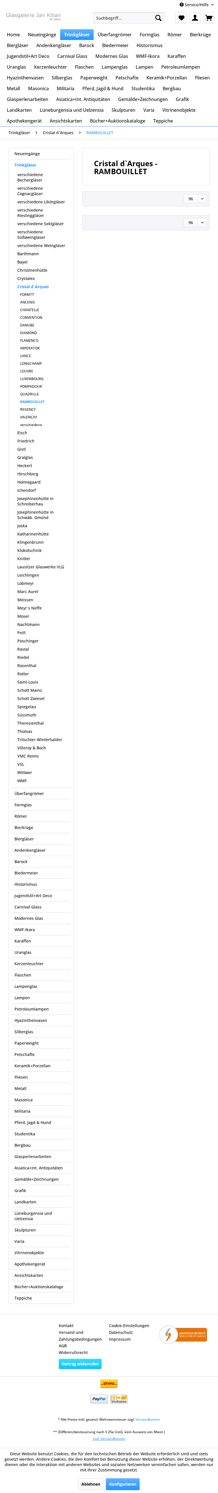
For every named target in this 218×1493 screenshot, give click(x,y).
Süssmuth (26, 715)
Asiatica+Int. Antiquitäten (38, 1168)
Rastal (23, 649)
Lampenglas (25, 986)
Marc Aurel (27, 591)
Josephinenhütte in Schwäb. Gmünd (35, 514)
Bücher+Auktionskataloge (38, 1286)
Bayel (22, 262)
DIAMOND (28, 332)
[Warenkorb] (209, 18)
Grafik (20, 1190)
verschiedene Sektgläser (40, 223)
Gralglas (25, 457)
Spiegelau (26, 706)
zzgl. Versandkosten (109, 1438)
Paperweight (26, 1043)
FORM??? (27, 294)
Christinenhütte (32, 270)
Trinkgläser (25, 165)
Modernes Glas (28, 918)
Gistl (21, 449)
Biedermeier (26, 873)
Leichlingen (28, 575)
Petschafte (24, 1054)
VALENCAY (28, 417)
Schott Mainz (29, 690)
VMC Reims (28, 756)
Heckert (24, 465)
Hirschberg (27, 473)
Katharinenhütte (33, 534)
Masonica (23, 1099)
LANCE (25, 355)
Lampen (22, 997)
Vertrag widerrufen (80, 1364)
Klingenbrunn (30, 542)
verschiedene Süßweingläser (31, 234)
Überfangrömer (29, 793)
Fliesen (21, 1077)
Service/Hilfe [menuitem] (197, 4)
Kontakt (66, 1325)
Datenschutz (121, 1332)
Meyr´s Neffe (29, 608)
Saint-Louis (27, 682)
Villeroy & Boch (31, 747)
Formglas (23, 804)
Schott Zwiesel (31, 698)
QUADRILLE (29, 394)
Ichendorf (26, 490)
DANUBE (27, 325)
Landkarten (25, 1202)
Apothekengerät (29, 1264)
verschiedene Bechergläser (30, 177)
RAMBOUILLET (32, 401)
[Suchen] (158, 18)
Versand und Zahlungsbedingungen (80, 1336)
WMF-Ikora (24, 929)
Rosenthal (26, 665)
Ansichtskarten (28, 1275)
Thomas (24, 731)
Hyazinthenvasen (30, 1020)
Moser (23, 616)
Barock (21, 861)
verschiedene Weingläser (41, 245)
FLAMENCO (29, 340)
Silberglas (23, 1031)
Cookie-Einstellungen (129, 1325)
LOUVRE (26, 371)
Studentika (24, 1133)
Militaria (22, 1111)
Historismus (25, 884)
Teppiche (23, 1298)
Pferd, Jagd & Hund (32, 1122)
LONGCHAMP (31, 363)
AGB (63, 1345)
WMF (22, 780)
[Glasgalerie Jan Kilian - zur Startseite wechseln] (33, 19)
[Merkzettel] (181, 18)
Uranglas (23, 952)
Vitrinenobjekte (29, 1252)
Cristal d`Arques (33, 286)
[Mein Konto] (195, 18)
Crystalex (26, 278)
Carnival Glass (27, 907)
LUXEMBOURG (32, 378)
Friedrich (25, 441)
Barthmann (28, 253)
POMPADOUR (31, 386)
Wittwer (24, 772)
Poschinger (28, 641)
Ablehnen (90, 1484)
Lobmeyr (25, 583)
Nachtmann (28, 624)
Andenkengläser (30, 850)
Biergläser (24, 839)
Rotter (23, 673)
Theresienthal (30, 723)
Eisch (22, 432)
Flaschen (22, 975)
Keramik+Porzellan (32, 1065)
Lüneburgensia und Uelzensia (33, 1216)
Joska (22, 525)
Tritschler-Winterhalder (39, 739)
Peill (21, 632)
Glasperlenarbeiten (32, 1156)
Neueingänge (27, 153)
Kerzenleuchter (29, 963)
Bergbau (22, 1145)
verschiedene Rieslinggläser (30, 212)
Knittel (23, 558)
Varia (19, 1241)
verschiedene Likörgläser (41, 201)
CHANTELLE (29, 309)
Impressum (120, 1339)
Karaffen (22, 941)
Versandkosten (147, 1419)
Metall (20, 1088)
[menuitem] (128, 18)
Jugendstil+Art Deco (33, 895)
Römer (20, 816)
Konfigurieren (122, 1484)
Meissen (25, 599)
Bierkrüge (23, 827)
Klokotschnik (29, 550)
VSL (20, 764)
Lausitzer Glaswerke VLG (40, 567)
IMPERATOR (30, 348)
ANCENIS (27, 302)
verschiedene (31, 424)
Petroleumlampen (31, 1009)
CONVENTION (31, 317)
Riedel (23, 657)
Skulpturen (25, 1230)
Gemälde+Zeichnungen (36, 1179)
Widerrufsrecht (73, 1352)
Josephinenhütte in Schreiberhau (35, 501)
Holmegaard (29, 482)
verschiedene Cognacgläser (30, 190)
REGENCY (28, 409)
